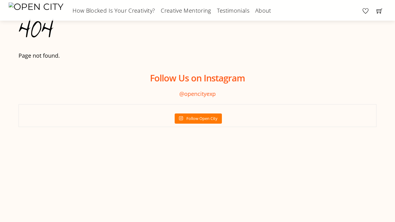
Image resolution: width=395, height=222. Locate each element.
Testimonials (233, 10)
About (263, 10)
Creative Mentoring (186, 10)
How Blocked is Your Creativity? (114, 10)
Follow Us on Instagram (197, 78)
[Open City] (36, 6)
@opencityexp (197, 93)
